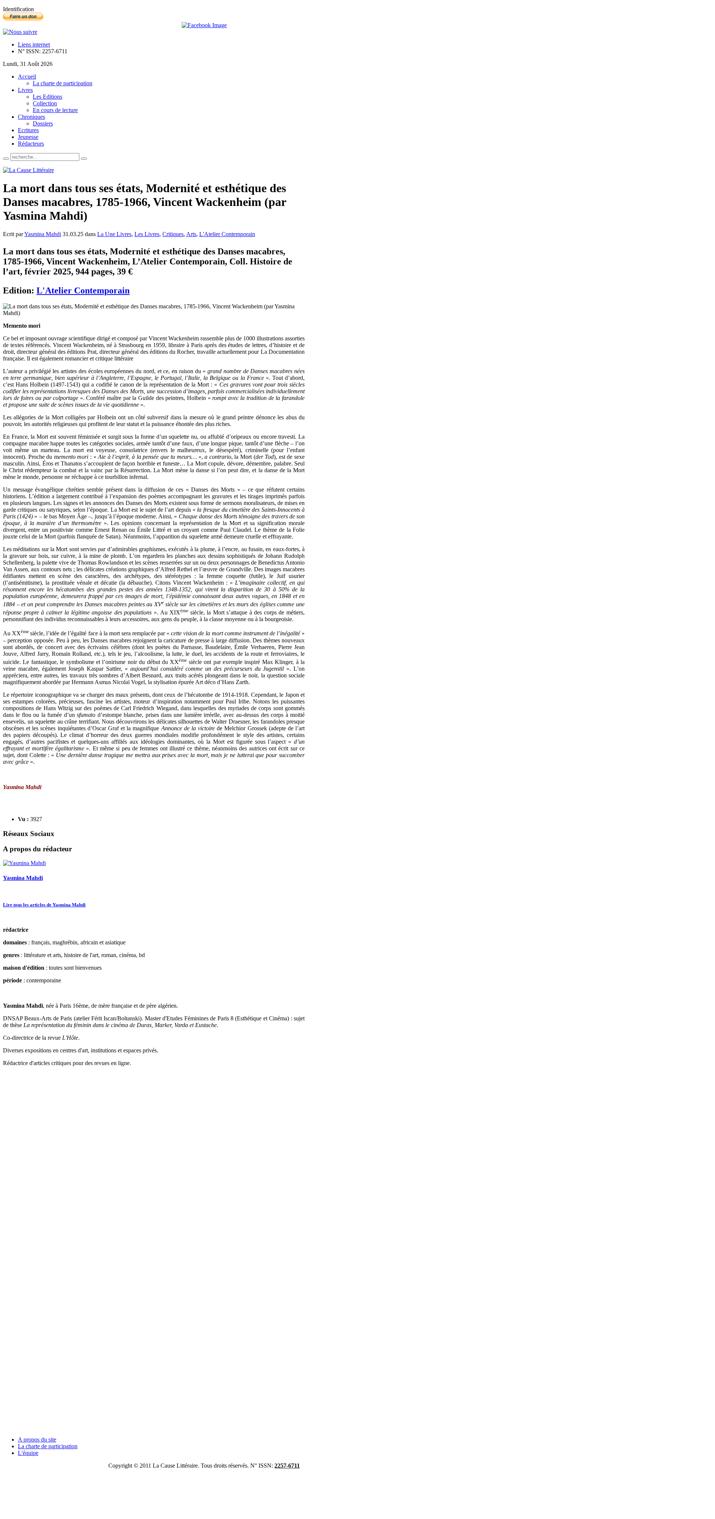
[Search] (6, 159)
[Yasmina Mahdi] (24, 863)
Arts (191, 234)
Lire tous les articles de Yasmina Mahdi (44, 905)
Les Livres (146, 234)
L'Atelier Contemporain (227, 234)
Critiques (173, 234)
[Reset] (84, 159)
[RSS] (20, 32)
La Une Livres (114, 234)
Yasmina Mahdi (42, 234)
